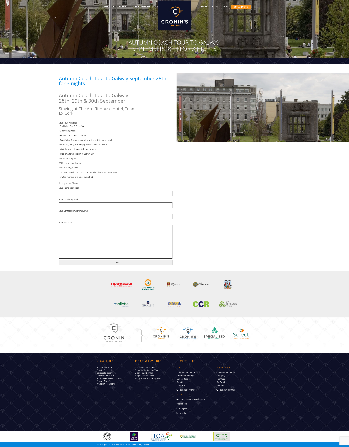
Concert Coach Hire (105, 375)
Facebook (182, 403)
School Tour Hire (104, 367)
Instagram (183, 408)
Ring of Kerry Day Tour (145, 375)
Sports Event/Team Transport (110, 378)
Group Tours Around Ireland (148, 378)
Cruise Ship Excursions (145, 367)
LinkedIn (182, 413)
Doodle (146, 444)
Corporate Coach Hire (106, 373)
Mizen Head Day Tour (144, 373)
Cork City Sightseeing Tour (147, 370)
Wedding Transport (106, 383)
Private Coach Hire (105, 370)
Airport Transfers (104, 381)
